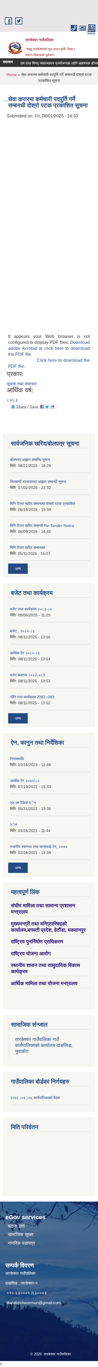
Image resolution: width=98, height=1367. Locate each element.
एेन (13, 824)
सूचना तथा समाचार (22, 384)
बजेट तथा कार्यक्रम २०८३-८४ (31, 609)
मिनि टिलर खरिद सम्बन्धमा (27, 547)
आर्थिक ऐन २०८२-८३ (25, 653)
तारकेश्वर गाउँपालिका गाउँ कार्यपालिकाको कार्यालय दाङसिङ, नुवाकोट (43, 1045)
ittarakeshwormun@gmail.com (34, 1302)
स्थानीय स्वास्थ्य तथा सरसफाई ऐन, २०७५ (38, 846)
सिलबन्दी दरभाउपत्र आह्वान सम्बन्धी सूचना (38, 481)
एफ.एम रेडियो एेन (23, 803)
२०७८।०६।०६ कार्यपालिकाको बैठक (35, 1098)
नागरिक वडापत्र (21, 1243)
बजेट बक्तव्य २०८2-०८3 (27, 675)
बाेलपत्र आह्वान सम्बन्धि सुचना (30, 459)
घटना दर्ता (16, 1226)
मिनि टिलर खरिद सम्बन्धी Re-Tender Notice (42, 525)
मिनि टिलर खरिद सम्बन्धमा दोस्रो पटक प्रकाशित (42, 503)
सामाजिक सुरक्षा (20, 1234)
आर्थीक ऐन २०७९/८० (24, 781)
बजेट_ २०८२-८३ (22, 631)
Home (12, 74)
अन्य (18, 568)
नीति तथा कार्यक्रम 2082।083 (32, 697)
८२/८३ (12, 400)
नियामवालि (17, 759)
